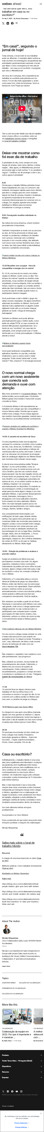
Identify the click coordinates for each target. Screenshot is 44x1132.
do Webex (17, 677)
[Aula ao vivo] (7, 868)
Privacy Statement (21, 1123)
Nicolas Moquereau (22, 18)
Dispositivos (6, 1066)
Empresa (5, 1077)
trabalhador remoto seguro (16, 139)
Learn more (6, 966)
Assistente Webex (29, 394)
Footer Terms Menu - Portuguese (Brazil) (17, 1061)
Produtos (5, 1055)
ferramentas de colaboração (14, 988)
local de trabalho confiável (15, 141)
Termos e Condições (8, 1106)
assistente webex (9, 983)
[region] (22, 1121)
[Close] (41, 1113)
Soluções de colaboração (29, 983)
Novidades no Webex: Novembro (15, 874)
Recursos (5, 1072)
